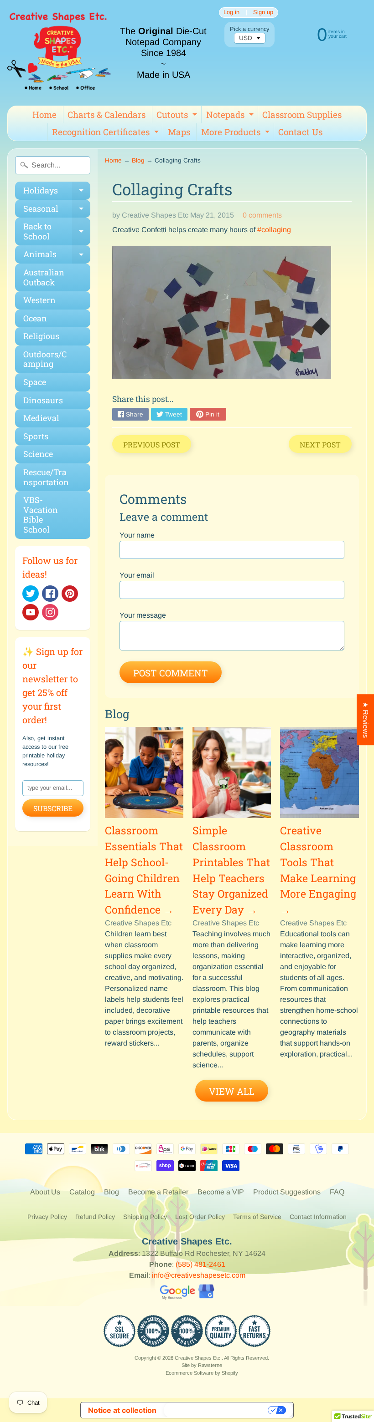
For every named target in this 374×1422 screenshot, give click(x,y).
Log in (231, 12)
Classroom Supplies (302, 114)
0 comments (262, 215)
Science (38, 453)
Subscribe (53, 808)
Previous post (151, 444)
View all (232, 1091)
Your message (142, 615)
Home (44, 114)
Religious (41, 335)
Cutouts (177, 116)
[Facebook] (50, 593)
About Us (45, 1192)
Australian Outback (43, 277)
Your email (136, 575)
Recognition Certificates (106, 133)
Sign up (263, 12)
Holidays (56, 192)
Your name (137, 535)
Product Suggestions (287, 1192)
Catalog (82, 1192)
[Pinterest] (70, 593)
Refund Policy (95, 1216)
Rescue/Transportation (46, 477)
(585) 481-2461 (200, 1264)
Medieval (41, 417)
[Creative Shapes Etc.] (59, 52)
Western (39, 300)
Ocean (35, 318)
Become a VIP (220, 1192)
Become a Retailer (158, 1192)
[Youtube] (30, 612)
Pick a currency (249, 28)
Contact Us (300, 131)
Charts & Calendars (106, 114)
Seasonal (56, 210)
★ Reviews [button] (365, 719)
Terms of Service (257, 1216)
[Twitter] (30, 593)
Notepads (231, 116)
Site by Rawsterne (202, 1365)
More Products (236, 133)
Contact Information (318, 1216)
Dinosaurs (43, 400)
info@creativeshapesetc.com (198, 1275)
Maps (179, 131)
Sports (35, 436)
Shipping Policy (145, 1216)
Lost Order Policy (200, 1216)
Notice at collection (122, 1410)
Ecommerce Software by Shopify (202, 1373)
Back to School (56, 232)
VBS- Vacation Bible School (40, 514)
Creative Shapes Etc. (198, 1358)
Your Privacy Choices (216, 1410)
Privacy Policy (47, 1216)
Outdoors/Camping (45, 359)
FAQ (337, 1192)
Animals (56, 256)
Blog (138, 160)
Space (34, 381)
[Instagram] (50, 612)
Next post (320, 444)
